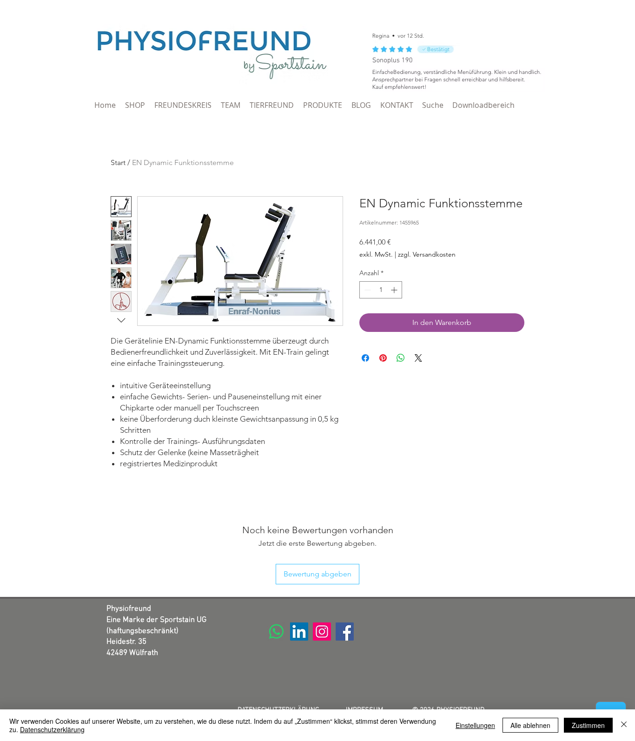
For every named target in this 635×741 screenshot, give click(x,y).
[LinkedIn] (299, 631)
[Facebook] (345, 631)
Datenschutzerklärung (52, 729)
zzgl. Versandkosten (427, 254)
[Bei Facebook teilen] (365, 358)
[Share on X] (418, 358)
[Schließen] (623, 725)
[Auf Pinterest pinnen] (383, 358)
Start (118, 162)
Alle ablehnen (530, 725)
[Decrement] (366, 290)
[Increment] (395, 290)
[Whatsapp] (276, 631)
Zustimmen (588, 725)
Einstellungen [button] (475, 725)
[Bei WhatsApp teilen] (400, 358)
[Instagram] (322, 631)
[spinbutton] (380, 290)
